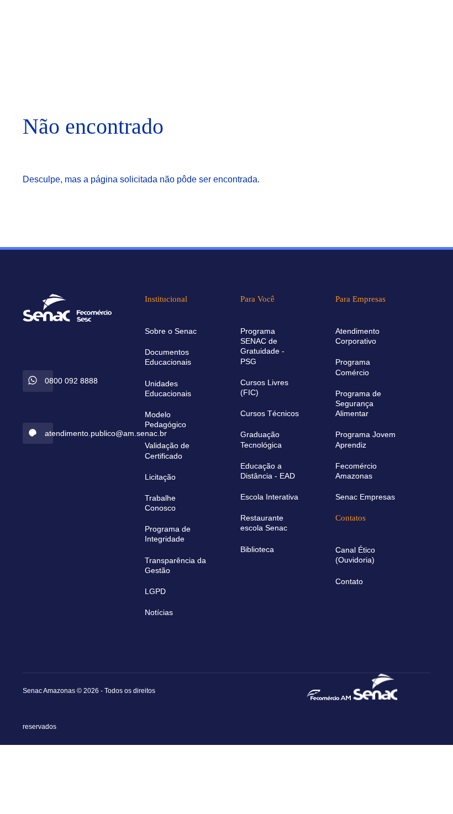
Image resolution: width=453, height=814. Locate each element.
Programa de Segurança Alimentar (358, 403)
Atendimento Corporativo (357, 336)
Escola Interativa (269, 496)
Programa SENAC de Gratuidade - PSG (262, 346)
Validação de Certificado (167, 450)
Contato (349, 581)
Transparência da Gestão (175, 565)
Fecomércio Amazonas (356, 470)
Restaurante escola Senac (263, 522)
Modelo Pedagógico (165, 419)
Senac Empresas (365, 496)
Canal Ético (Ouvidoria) (355, 554)
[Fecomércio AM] (329, 694)
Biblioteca (257, 549)
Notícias (159, 612)
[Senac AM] (375, 685)
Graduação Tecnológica (261, 439)
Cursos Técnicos (269, 413)
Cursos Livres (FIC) (264, 387)
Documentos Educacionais (168, 357)
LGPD (155, 591)
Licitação (160, 476)
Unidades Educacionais (168, 388)
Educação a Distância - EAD (267, 470)
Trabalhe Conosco (160, 502)
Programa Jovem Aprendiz (365, 439)
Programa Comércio (352, 367)
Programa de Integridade (168, 533)
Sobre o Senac (171, 331)
